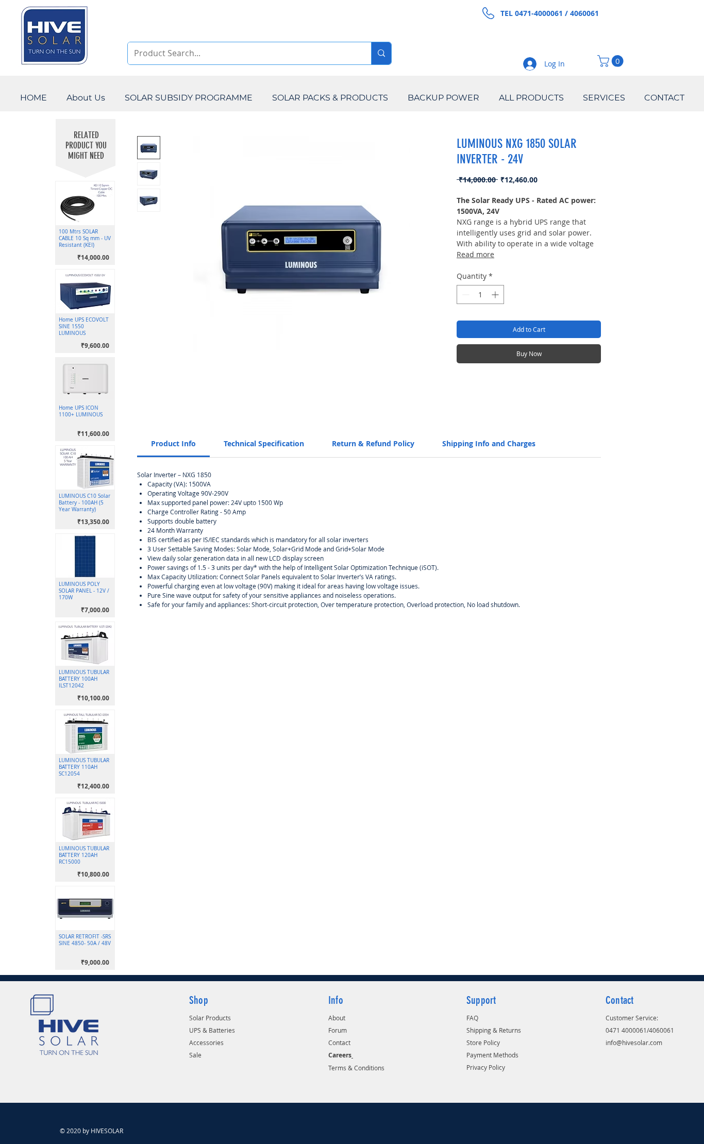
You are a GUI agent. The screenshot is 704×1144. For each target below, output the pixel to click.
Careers (339, 1055)
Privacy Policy (485, 1067)
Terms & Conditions (356, 1068)
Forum (337, 1030)
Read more (475, 254)
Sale (195, 1055)
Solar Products (210, 1018)
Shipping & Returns (493, 1030)
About (336, 1018)
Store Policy (483, 1042)
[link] (173, 443)
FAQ (472, 1018)
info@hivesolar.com (634, 1042)
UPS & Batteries (212, 1030)
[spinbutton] (480, 294)
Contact (339, 1042)
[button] (611, 61)
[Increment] (496, 294)
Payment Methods (492, 1055)
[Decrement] (464, 294)
